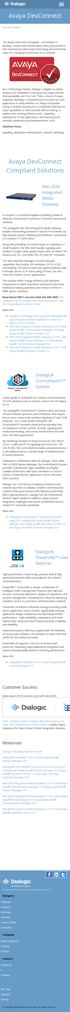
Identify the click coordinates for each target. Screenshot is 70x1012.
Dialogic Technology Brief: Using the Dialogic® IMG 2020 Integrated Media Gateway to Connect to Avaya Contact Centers (38, 319)
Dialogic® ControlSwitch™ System (51, 380)
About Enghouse (10, 941)
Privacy (5, 999)
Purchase (6, 912)
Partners (16, 27)
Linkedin (5, 975)
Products (6, 907)
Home (6, 27)
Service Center (9, 922)
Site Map (6, 989)
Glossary (5, 994)
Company (6, 927)
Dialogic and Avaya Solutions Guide (22, 751)
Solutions (6, 902)
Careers (5, 946)
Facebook (6, 965)
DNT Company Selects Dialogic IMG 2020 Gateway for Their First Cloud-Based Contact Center (33, 723)
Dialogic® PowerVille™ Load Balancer (52, 557)
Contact (5, 951)
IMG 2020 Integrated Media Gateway (52, 195)
